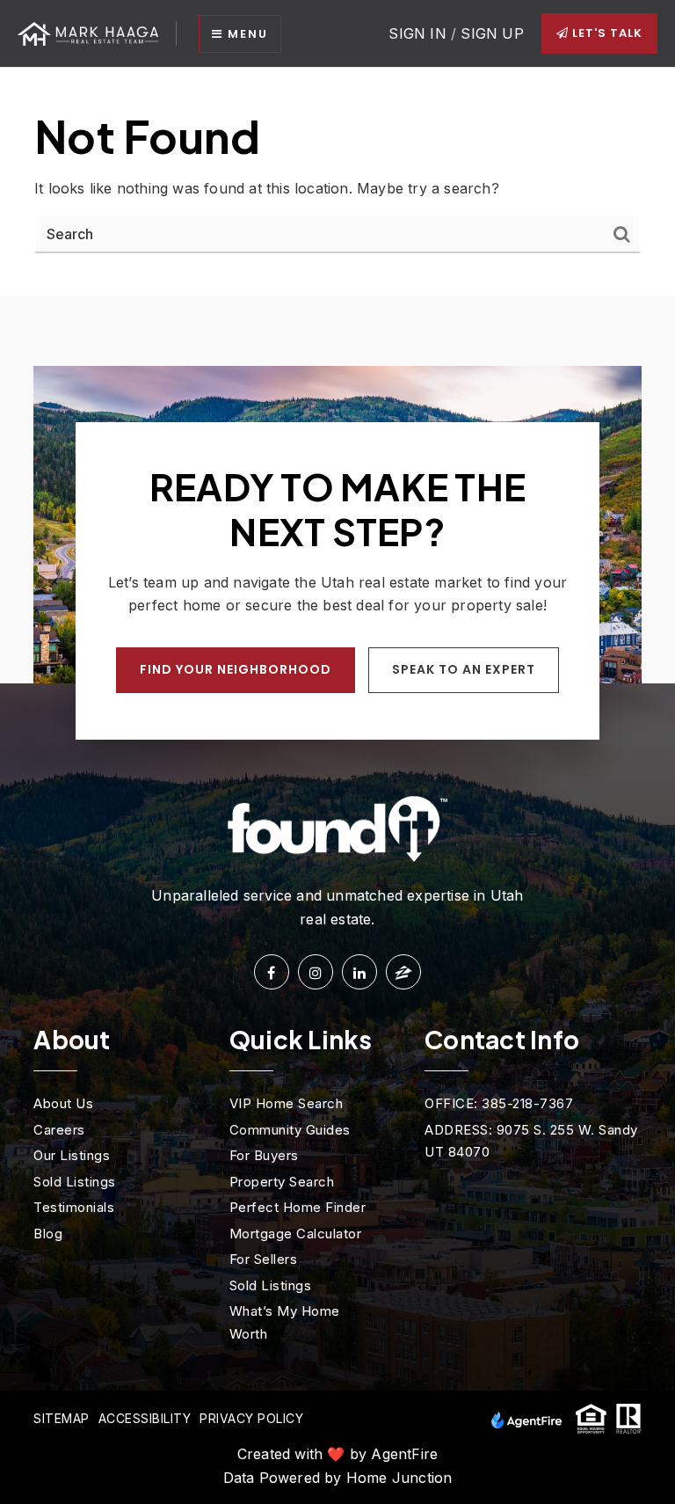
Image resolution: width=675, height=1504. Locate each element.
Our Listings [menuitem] (71, 1155)
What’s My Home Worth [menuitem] (284, 1322)
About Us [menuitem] (63, 1103)
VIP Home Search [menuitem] (286, 1103)
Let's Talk (605, 33)
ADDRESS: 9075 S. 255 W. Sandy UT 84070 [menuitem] (531, 1141)
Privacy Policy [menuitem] (251, 1418)
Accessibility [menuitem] (145, 1418)
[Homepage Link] (88, 32)
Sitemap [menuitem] (61, 1418)
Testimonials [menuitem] (73, 1207)
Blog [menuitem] (47, 1233)
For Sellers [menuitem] (263, 1259)
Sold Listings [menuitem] (74, 1181)
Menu (245, 34)
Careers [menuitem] (59, 1129)
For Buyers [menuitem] (264, 1155)
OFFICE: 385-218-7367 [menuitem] (499, 1103)
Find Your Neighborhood (235, 669)
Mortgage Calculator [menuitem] (295, 1233)
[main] (337, 182)
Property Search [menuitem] (282, 1181)
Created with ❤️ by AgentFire (337, 1454)
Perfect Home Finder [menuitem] (298, 1207)
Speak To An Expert (463, 669)
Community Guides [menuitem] (290, 1129)
